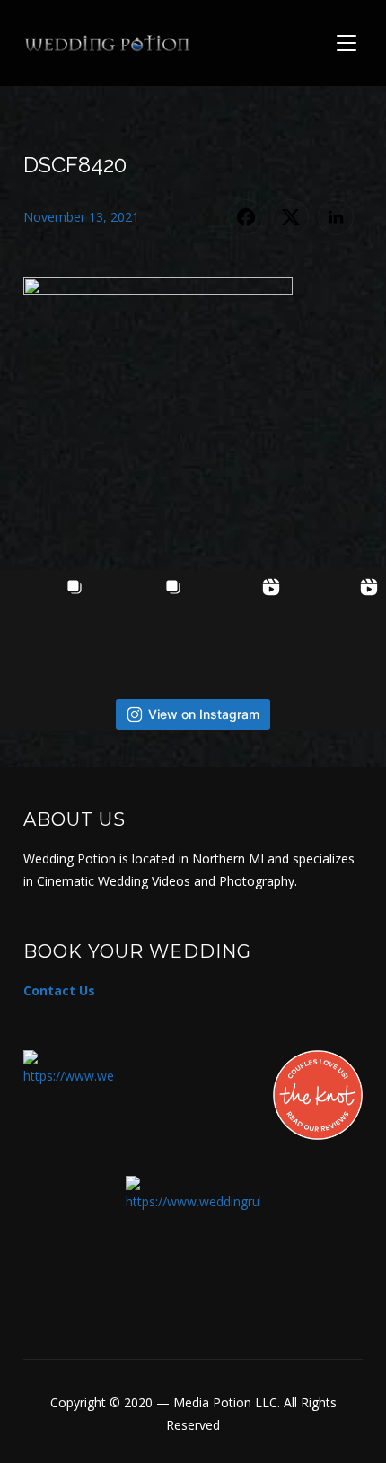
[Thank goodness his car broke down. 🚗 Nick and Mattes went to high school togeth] (340, 616)
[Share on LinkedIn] (336, 217)
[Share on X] (291, 217)
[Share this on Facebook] (246, 217)
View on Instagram (203, 714)
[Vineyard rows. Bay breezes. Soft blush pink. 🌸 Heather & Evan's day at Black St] (144, 616)
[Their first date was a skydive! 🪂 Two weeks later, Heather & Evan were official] (46, 616)
